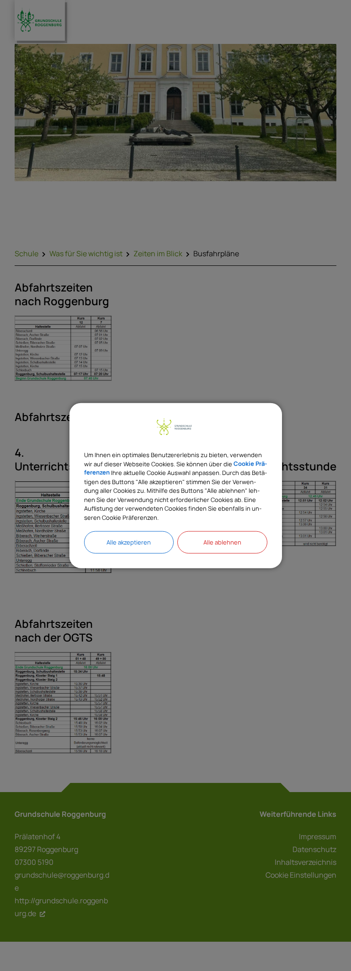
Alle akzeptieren (128, 542)
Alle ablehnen (222, 542)
